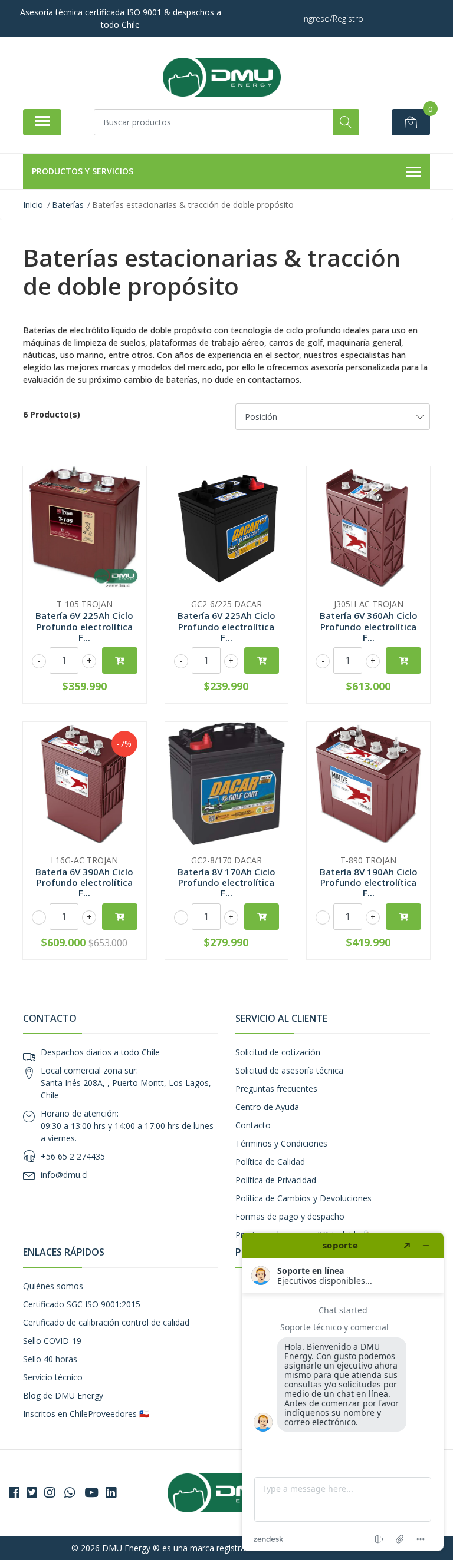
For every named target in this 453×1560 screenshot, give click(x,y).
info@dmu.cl (64, 1174)
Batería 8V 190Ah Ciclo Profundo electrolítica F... (369, 882)
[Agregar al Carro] (119, 660)
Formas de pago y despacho (289, 1216)
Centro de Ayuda (267, 1106)
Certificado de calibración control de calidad (106, 1322)
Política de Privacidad (275, 1179)
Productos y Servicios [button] (82, 171)
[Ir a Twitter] (32, 1492)
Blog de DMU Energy (63, 1395)
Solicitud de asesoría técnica (289, 1070)
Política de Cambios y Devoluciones (303, 1198)
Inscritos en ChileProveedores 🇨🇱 (86, 1413)
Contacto (253, 1125)
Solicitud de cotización (277, 1052)
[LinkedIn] (111, 1492)
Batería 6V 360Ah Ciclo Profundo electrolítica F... (369, 626)
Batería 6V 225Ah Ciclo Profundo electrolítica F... (84, 626)
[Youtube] (91, 1492)
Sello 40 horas (50, 1358)
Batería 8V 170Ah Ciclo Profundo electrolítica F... (226, 882)
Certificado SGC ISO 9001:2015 (81, 1304)
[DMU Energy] (222, 77)
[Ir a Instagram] (49, 1492)
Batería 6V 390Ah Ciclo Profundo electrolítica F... (84, 882)
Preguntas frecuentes (276, 1088)
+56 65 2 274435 (73, 1156)
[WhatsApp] (69, 1492)
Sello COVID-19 (52, 1340)
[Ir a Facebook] (14, 1492)
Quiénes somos (53, 1285)
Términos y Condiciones (281, 1143)
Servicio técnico (53, 1377)
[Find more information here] (342, 1391)
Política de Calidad (270, 1161)
